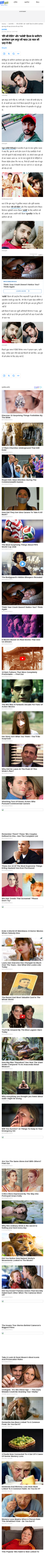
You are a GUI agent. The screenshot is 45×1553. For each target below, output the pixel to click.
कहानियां (26, 2)
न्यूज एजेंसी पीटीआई (9, 148)
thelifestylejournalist (7, 199)
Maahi (4, 48)
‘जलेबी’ (24, 210)
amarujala (4, 143)
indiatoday (4, 95)
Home (4, 24)
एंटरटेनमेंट (11, 24)
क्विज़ (37, 2)
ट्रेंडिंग (15, 2)
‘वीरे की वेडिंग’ (16, 207)
